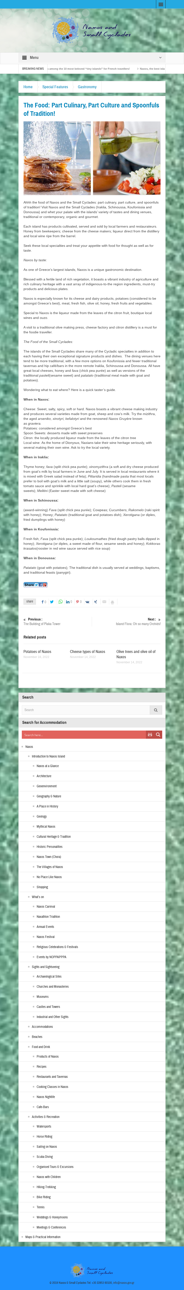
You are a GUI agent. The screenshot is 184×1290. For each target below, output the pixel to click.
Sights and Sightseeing (45, 967)
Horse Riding (44, 1137)
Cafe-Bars (43, 1107)
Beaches (37, 1037)
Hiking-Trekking (46, 1187)
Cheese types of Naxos (87, 651)
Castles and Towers (48, 1007)
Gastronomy (87, 86)
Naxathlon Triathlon (48, 917)
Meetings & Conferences (51, 1227)
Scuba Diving (45, 1157)
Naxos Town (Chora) (49, 857)
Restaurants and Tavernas (52, 1077)
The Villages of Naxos (50, 867)
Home (28, 86)
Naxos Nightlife (46, 1097)
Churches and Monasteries (53, 987)
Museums (43, 997)
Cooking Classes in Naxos (52, 1087)
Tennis (41, 1207)
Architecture (44, 776)
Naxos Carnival (46, 907)
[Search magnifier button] (158, 735)
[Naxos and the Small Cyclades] (92, 30)
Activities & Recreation (45, 1117)
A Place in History (47, 806)
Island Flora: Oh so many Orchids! (138, 621)
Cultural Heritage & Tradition (54, 837)
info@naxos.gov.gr (123, 1283)
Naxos (29, 747)
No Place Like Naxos (49, 877)
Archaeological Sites (49, 976)
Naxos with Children (49, 1177)
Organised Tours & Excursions (55, 1167)
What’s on (38, 897)
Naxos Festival (46, 937)
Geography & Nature (49, 796)
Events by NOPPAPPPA (51, 957)
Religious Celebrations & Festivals (57, 947)
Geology (42, 816)
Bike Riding (44, 1197)
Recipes (41, 1067)
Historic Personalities (50, 847)
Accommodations (42, 1027)
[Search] (156, 710)
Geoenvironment (47, 786)
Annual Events (45, 927)
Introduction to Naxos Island (48, 756)
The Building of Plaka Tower (41, 621)
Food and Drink (41, 1047)
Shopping (42, 887)
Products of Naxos (48, 1056)
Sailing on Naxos (47, 1147)
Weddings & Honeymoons (52, 1217)
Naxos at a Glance (48, 766)
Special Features (55, 86)
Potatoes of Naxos (37, 651)
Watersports (44, 1126)
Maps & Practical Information (42, 1237)
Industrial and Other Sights (53, 1017)
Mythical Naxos (46, 827)
